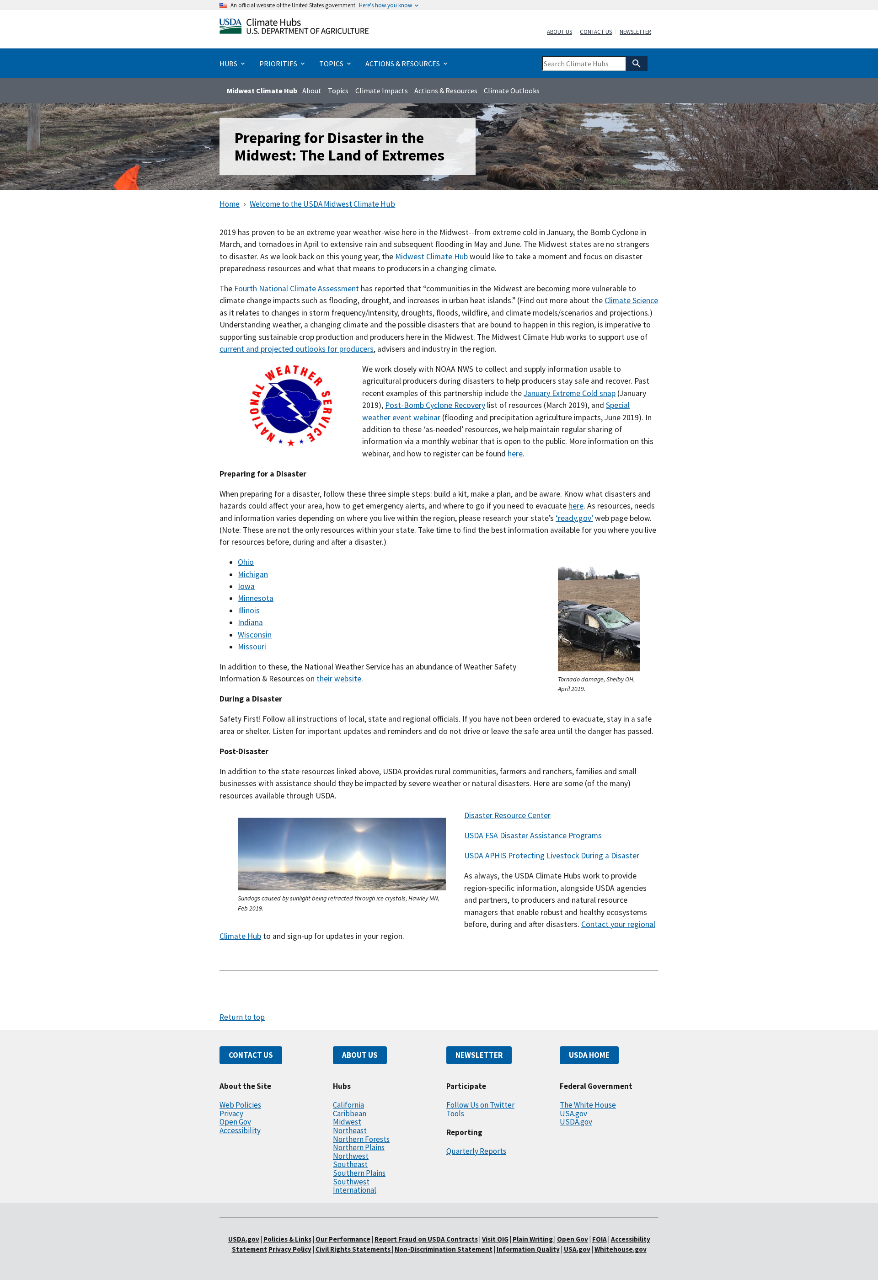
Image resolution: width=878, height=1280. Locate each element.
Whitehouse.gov (620, 1249)
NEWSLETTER (479, 1055)
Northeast (350, 1130)
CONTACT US (251, 1055)
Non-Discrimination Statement (444, 1249)
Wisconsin (255, 635)
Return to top (242, 1017)
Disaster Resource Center (507, 815)
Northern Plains (359, 1147)
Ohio (246, 562)
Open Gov (235, 1122)
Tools (455, 1114)
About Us (559, 32)
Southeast (350, 1164)
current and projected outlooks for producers (297, 349)
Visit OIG (495, 1239)
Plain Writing (533, 1239)
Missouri (252, 647)
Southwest (351, 1182)
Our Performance (343, 1239)
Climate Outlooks (512, 90)
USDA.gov (576, 1122)
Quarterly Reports (476, 1151)
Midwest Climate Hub (262, 90)
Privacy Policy (289, 1249)
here (515, 454)
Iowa (246, 586)
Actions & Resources (445, 90)
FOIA (599, 1239)
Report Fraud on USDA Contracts (426, 1239)
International (354, 1190)
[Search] (637, 63)
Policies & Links (287, 1239)
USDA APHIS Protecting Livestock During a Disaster (551, 856)
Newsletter (635, 32)
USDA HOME (589, 1055)
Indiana (250, 622)
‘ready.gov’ (574, 518)
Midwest (347, 1122)
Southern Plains (359, 1173)
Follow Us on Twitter (480, 1105)
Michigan (253, 574)
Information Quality (528, 1249)
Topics (338, 90)
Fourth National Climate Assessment (296, 289)
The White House (588, 1105)
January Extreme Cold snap (570, 393)
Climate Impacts (381, 90)
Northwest (351, 1156)
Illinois (249, 610)
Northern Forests (361, 1139)
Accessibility (240, 1130)
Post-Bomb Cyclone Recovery (435, 405)
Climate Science (631, 300)
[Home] (294, 28)
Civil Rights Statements (354, 1249)
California (348, 1105)
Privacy (231, 1114)
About (311, 90)
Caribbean (349, 1114)
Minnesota (255, 598)
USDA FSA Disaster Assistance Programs (533, 835)
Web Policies (240, 1105)
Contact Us (596, 32)
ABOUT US (360, 1055)
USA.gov (573, 1114)
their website (338, 679)
